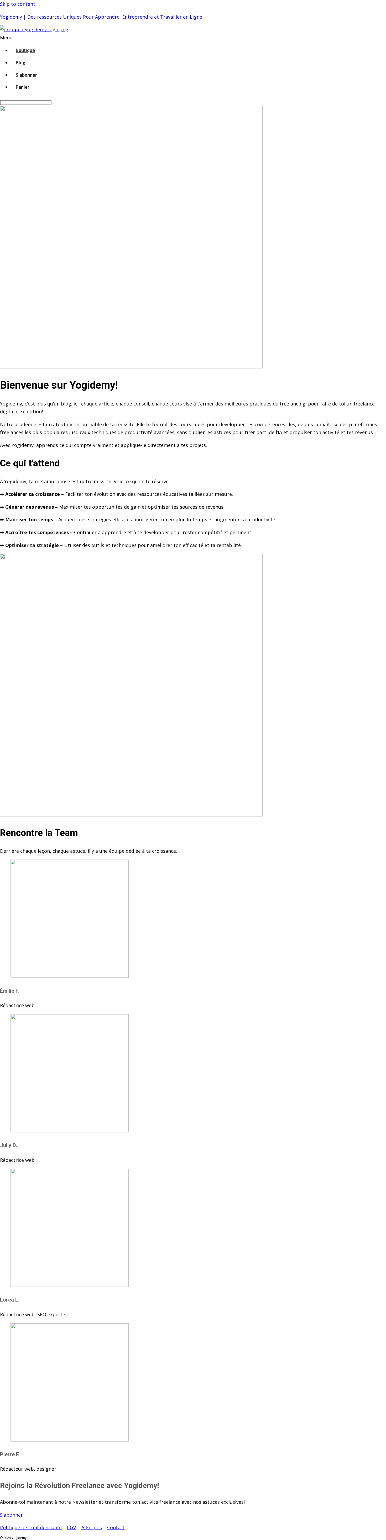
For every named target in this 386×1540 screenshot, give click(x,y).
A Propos (91, 1527)
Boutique (25, 50)
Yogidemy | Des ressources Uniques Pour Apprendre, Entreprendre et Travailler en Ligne (101, 17)
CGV (71, 1527)
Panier (22, 87)
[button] (145, 38)
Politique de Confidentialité (31, 1527)
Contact (116, 1527)
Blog (20, 62)
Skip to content (17, 4)
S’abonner (26, 75)
